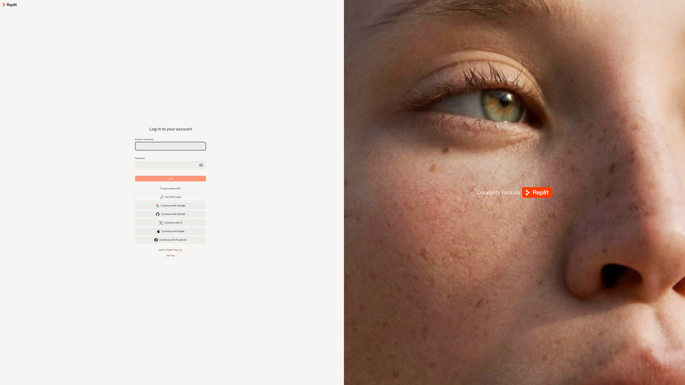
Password (140, 158)
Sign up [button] (178, 250)
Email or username (144, 139)
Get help (170, 255)
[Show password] (201, 165)
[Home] (170, 5)
